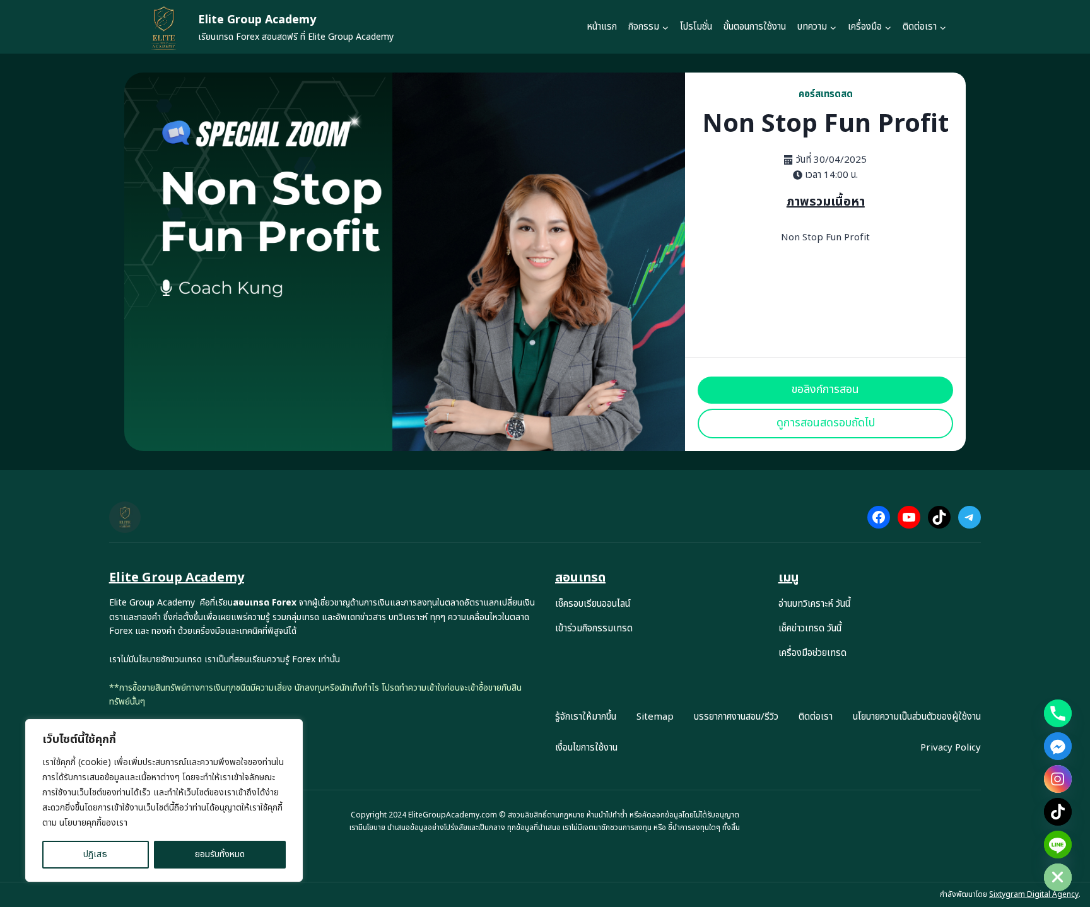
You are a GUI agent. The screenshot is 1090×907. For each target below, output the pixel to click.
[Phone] (1058, 713)
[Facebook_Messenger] (1058, 746)
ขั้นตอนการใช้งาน (755, 27)
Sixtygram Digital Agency (1034, 894)
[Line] (1058, 844)
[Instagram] (1058, 779)
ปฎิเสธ (95, 854)
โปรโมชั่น (696, 27)
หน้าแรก (602, 27)
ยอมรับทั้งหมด (220, 854)
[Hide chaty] (1058, 877)
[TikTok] (1058, 812)
